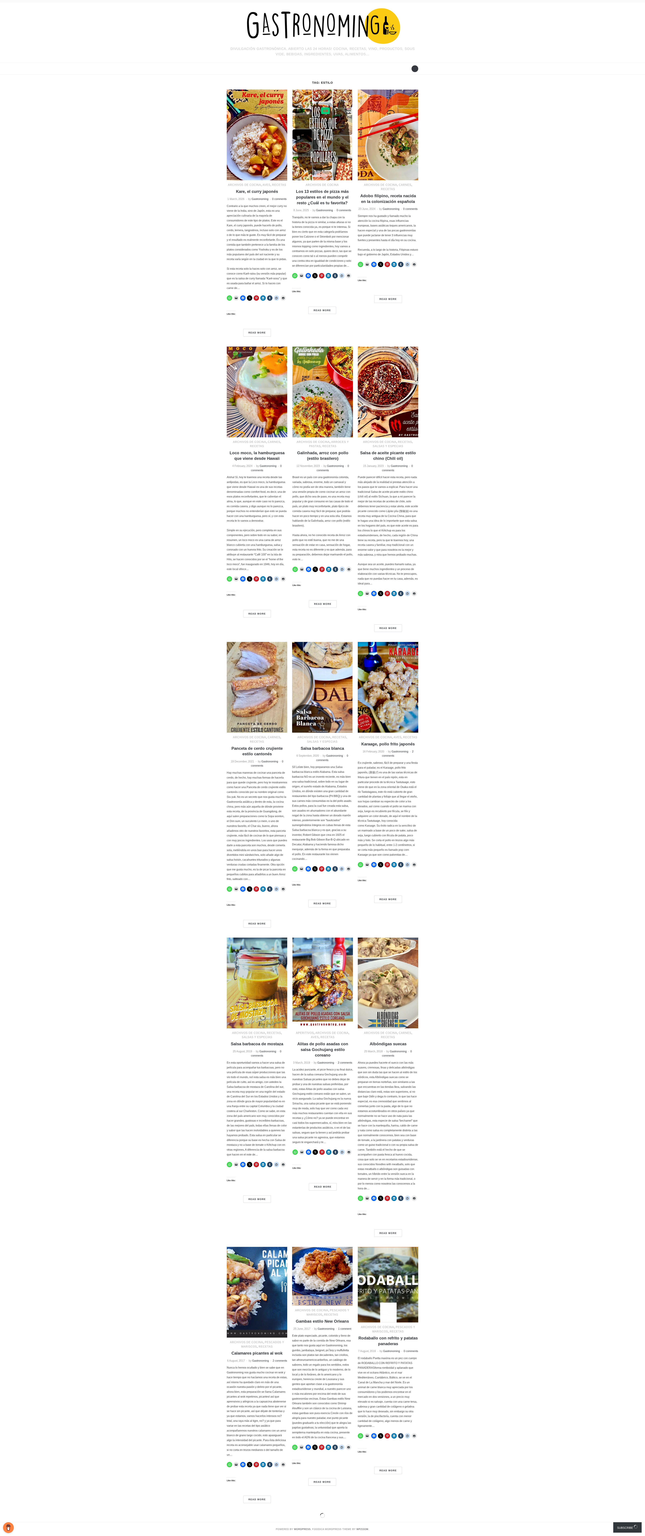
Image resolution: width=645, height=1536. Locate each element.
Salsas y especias (388, 446)
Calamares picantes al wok (257, 1353)
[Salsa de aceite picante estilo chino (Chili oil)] (388, 391)
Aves (266, 184)
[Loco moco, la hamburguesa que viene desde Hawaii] (257, 391)
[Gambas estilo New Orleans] (322, 1276)
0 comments (279, 199)
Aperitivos (305, 1033)
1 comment (344, 1328)
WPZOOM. (362, 1529)
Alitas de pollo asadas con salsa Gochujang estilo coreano (322, 1049)
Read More (257, 332)
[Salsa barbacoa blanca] (322, 687)
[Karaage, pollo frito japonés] (388, 687)
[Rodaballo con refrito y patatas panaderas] (388, 1284)
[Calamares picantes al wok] (257, 1292)
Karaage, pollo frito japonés (388, 744)
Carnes (405, 184)
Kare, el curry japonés (257, 191)
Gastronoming (260, 199)
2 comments (345, 1062)
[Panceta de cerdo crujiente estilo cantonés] (257, 687)
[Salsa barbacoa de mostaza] (257, 982)
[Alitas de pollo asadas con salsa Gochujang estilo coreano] (322, 982)
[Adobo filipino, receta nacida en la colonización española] (388, 134)
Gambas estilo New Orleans (322, 1321)
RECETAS (279, 184)
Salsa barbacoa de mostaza (257, 1044)
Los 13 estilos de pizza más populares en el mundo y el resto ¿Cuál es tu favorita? (322, 197)
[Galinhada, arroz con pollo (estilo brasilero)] (322, 391)
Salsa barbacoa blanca (322, 748)
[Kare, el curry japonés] (257, 134)
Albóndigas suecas (388, 1044)
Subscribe (625, 1527)
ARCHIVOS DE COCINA (244, 184)
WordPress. (302, 1529)
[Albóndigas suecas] (388, 982)
